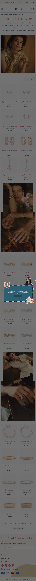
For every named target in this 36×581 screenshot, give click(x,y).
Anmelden (18, 295)
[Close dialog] (35, 280)
